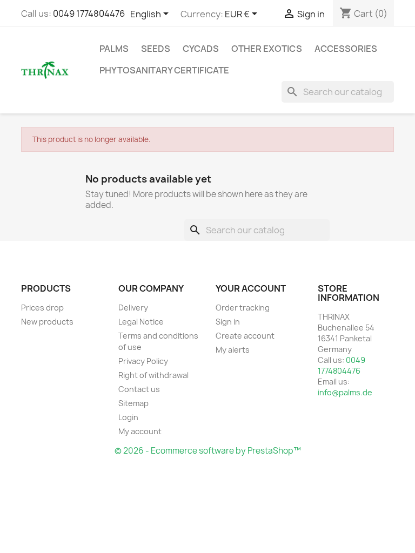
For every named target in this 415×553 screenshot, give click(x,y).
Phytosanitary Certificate (164, 70)
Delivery (133, 307)
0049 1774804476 (89, 13)
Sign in (228, 321)
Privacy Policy (143, 361)
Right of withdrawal (153, 375)
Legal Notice (141, 321)
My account (140, 431)
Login (128, 417)
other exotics (266, 49)
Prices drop (42, 307)
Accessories (345, 49)
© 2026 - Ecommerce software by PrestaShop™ (208, 450)
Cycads (201, 49)
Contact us (139, 389)
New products (47, 321)
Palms (114, 49)
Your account (251, 288)
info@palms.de (345, 392)
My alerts (233, 350)
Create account (245, 336)
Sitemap (133, 403)
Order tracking (243, 307)
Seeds (155, 49)
